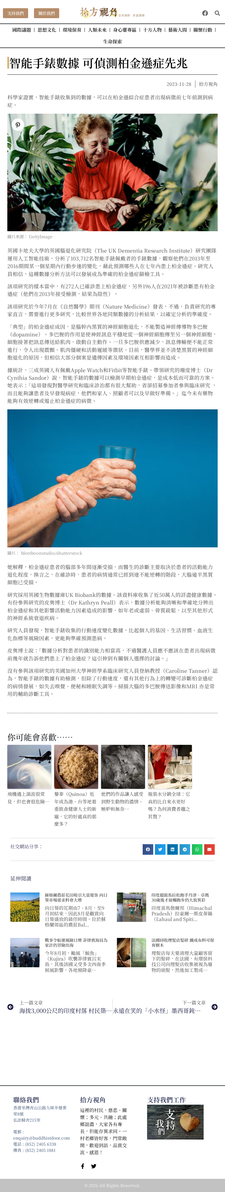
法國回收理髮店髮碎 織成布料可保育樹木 (182, 942)
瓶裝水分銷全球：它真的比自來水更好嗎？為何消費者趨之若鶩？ (169, 805)
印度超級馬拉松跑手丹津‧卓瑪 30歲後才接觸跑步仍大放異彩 (180, 897)
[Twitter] (93, 1166)
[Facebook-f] (82, 1166)
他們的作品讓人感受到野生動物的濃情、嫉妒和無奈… (122, 801)
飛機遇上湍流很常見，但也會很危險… (28, 798)
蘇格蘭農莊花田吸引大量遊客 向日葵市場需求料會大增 (76, 897)
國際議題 (21, 29)
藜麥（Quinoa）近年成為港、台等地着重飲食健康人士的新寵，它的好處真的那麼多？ (75, 809)
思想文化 (47, 29)
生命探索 (112, 41)
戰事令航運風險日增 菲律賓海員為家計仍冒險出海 (76, 942)
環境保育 (72, 29)
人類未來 (97, 29)
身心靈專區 (125, 29)
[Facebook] (205, 13)
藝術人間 (177, 29)
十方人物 (152, 29)
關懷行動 (202, 29)
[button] (217, 13)
